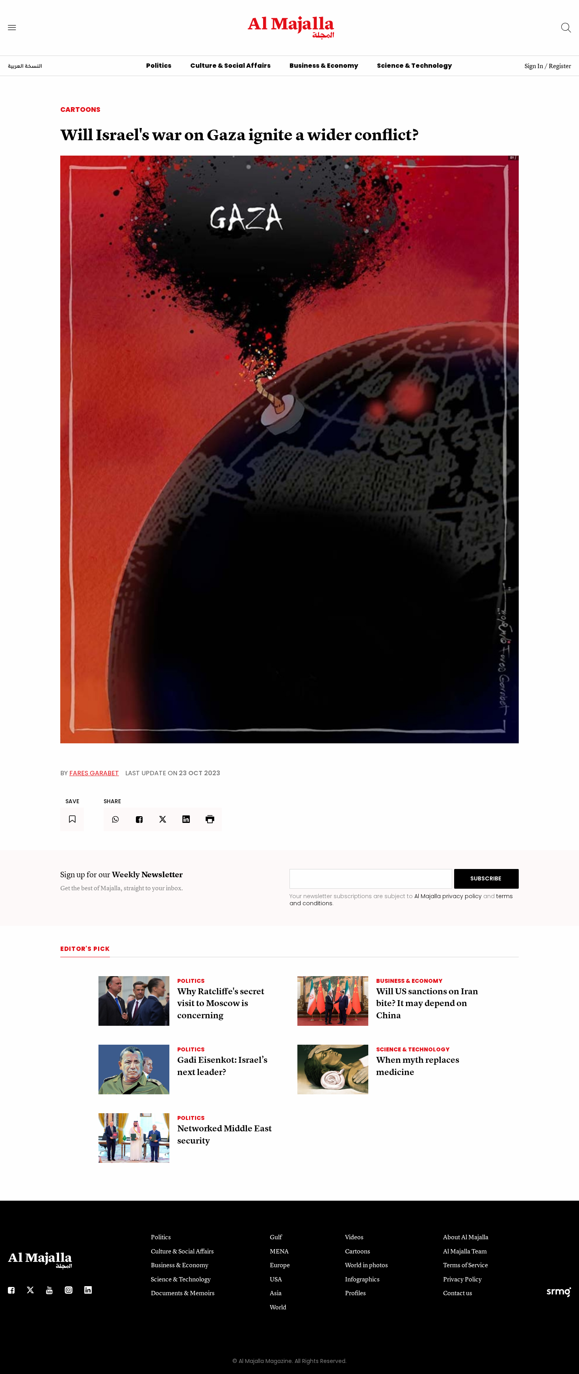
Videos (354, 1237)
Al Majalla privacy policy (448, 896)
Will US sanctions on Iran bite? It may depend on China (427, 1003)
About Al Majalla (465, 1237)
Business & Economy (324, 65)
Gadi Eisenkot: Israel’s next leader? (222, 1066)
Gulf (276, 1237)
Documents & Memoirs (183, 1293)
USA (276, 1279)
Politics (158, 65)
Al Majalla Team (465, 1251)
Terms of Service (465, 1265)
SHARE (112, 801)
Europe (280, 1265)
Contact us (457, 1293)
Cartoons (80, 109)
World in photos (366, 1265)
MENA (279, 1251)
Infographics (362, 1279)
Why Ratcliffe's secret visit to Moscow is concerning (220, 1003)
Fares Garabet (94, 773)
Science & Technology (414, 65)
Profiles (355, 1293)
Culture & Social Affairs (230, 65)
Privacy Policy (462, 1279)
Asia (276, 1293)
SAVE (72, 801)
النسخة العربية (25, 66)
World (278, 1307)
